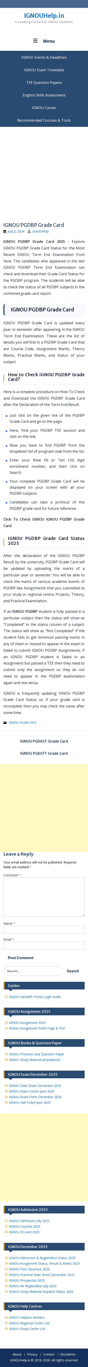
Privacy (32, 1354)
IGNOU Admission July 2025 (29, 1221)
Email (8, 939)
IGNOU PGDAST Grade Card (44, 741)
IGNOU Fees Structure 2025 (29, 1269)
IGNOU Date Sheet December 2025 (35, 1085)
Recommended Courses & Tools (44, 120)
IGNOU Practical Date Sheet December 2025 (41, 1275)
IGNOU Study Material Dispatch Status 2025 (41, 1291)
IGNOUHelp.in (44, 15)
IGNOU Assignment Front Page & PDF (37, 1028)
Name (9, 923)
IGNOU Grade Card (22, 722)
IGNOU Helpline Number (27, 1317)
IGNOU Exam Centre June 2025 (31, 1091)
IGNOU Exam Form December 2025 (35, 1097)
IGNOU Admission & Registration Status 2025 (42, 1258)
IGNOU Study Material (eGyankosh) (34, 1060)
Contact (49, 1354)
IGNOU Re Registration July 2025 (33, 1286)
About (17, 1354)
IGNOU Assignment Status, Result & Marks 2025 (44, 1263)
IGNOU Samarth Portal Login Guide (35, 997)
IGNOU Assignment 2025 (27, 1022)
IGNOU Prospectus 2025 (27, 1280)
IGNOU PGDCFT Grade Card (44, 753)
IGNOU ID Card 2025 (24, 1232)
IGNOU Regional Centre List (29, 1323)
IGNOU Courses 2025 (24, 1226)
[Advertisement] (44, 173)
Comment (12, 875)
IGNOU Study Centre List (27, 1329)
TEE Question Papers (44, 82)
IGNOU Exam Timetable (44, 69)
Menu (49, 41)
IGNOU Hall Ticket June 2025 (30, 1102)
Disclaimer (68, 1354)
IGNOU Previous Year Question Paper (36, 1054)
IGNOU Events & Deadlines (44, 57)
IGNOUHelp (40, 231)
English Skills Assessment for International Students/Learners (44, 95)
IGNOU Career (44, 107)
